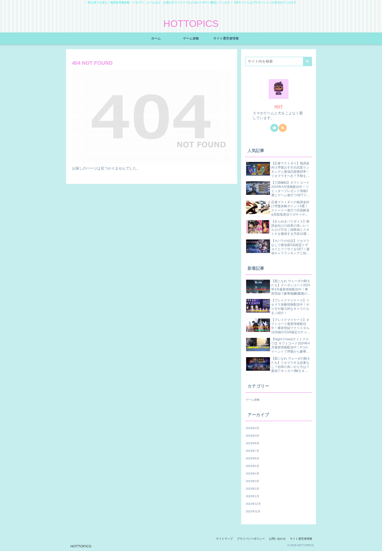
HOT (278, 106)
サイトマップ (224, 538)
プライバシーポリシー (251, 538)
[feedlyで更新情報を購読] (274, 128)
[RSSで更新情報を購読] (283, 128)
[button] (307, 61)
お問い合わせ (277, 538)
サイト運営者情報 (301, 538)
